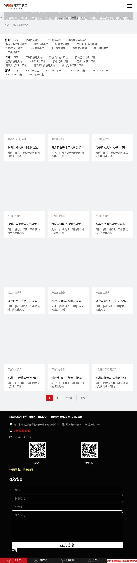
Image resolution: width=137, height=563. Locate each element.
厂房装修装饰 (13, 52)
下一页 (68, 397)
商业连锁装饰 (101, 48)
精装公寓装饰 (62, 44)
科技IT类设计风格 (58, 57)
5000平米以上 (36, 74)
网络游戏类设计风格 (85, 57)
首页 (6, 24)
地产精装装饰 (41, 44)
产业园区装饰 (54, 40)
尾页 (83, 397)
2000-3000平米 (100, 70)
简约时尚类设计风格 (72, 65)
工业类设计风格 (37, 61)
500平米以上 (32, 70)
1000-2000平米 (76, 70)
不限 (16, 40)
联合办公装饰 (33, 40)
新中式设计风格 (61, 61)
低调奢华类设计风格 (44, 65)
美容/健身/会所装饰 (87, 44)
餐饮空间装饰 (80, 48)
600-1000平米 (53, 70)
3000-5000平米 (14, 74)
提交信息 (67, 545)
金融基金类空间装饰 (16, 44)
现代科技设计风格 (86, 61)
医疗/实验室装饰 (14, 48)
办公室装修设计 (20, 24)
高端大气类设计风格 (16, 65)
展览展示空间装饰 (77, 40)
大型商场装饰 (37, 48)
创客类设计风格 (14, 61)
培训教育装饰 (58, 48)
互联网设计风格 (34, 57)
